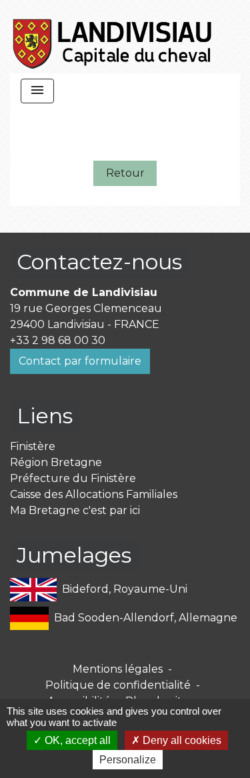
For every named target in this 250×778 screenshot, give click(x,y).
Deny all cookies (180, 740)
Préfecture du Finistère (73, 478)
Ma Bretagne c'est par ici (75, 510)
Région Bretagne (56, 462)
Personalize (127, 759)
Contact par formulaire (80, 361)
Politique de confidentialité (118, 685)
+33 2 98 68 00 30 (57, 340)
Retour (125, 173)
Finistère (32, 446)
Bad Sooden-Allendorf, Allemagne (145, 617)
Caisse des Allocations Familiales (93, 494)
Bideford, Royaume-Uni (124, 589)
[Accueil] (113, 36)
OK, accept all (76, 740)
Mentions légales (118, 669)
